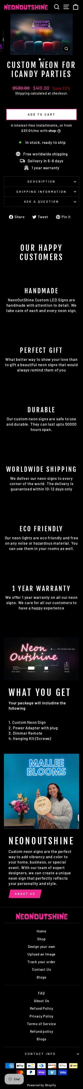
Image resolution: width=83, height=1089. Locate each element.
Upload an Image (41, 954)
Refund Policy (41, 1008)
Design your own (41, 946)
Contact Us (41, 969)
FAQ (41, 993)
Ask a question (41, 201)
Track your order (41, 962)
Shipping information (41, 191)
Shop (41, 939)
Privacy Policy (42, 1016)
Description (41, 181)
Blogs (41, 977)
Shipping (22, 93)
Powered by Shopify (41, 1085)
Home (41, 931)
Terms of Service (41, 1024)
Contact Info (40, 1054)
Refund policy (41, 1031)
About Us (25, 894)
